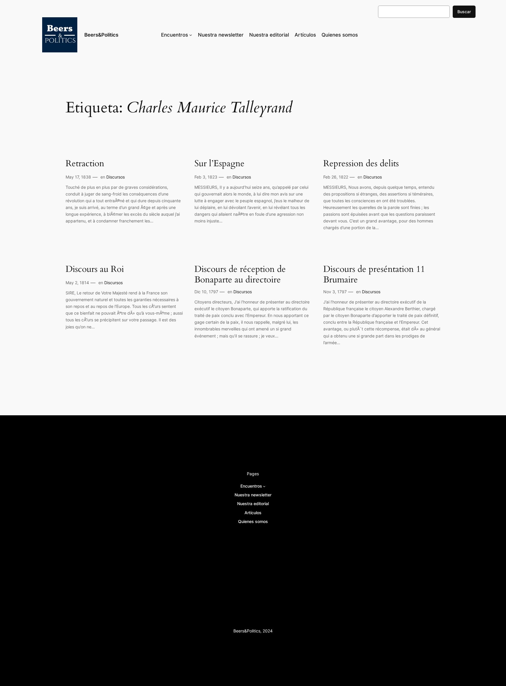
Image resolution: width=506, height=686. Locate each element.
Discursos (115, 176)
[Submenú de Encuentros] (190, 34)
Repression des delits (361, 164)
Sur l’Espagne (219, 164)
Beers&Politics (101, 35)
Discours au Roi (95, 269)
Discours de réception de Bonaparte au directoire (240, 274)
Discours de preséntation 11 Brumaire (374, 274)
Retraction (85, 164)
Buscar (464, 11)
